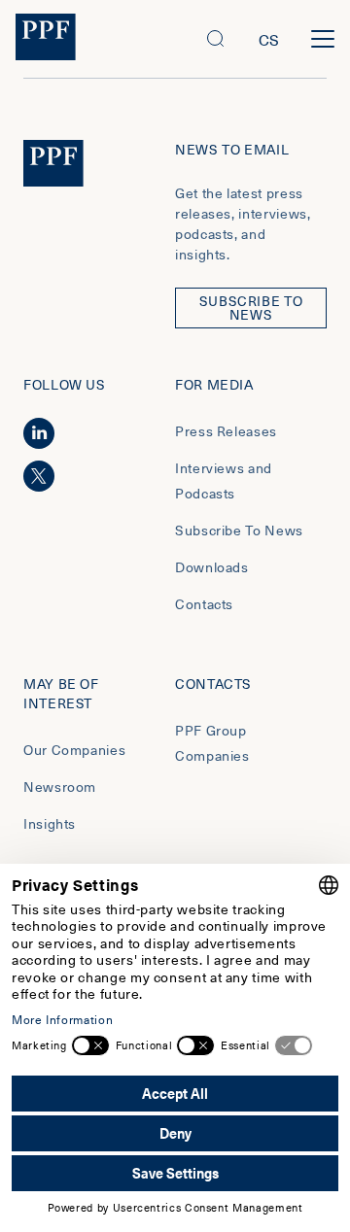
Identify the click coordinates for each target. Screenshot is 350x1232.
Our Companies (74, 749)
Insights (49, 823)
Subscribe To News (239, 530)
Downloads (212, 567)
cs (269, 39)
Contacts (204, 604)
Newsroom (59, 786)
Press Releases (226, 431)
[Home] (46, 39)
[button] (216, 39)
